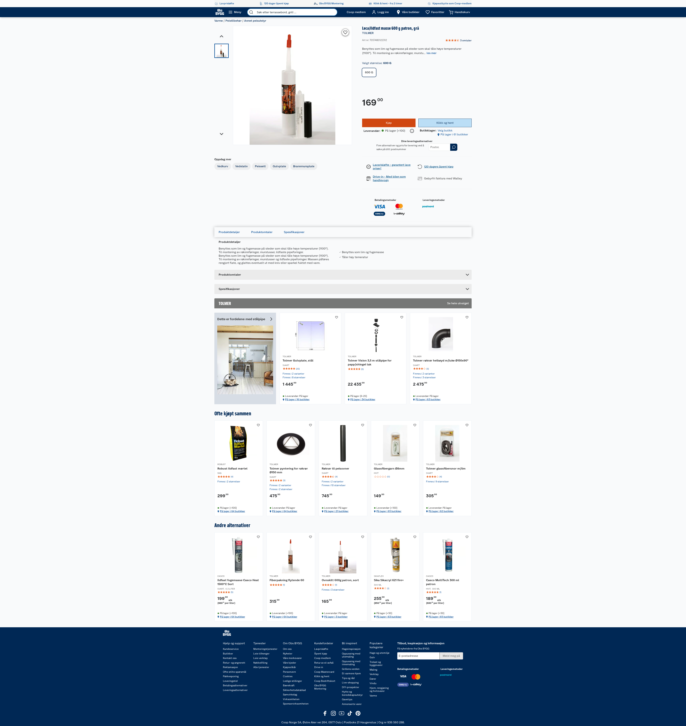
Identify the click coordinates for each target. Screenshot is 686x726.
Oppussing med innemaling (351, 663)
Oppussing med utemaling (351, 655)
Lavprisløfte (321, 648)
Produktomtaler (261, 232)
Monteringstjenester (265, 648)
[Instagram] (333, 713)
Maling (373, 669)
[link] (458, 40)
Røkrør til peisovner (335, 468)
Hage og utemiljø (379, 652)
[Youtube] (341, 713)
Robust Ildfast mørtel (232, 468)
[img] (310, 369)
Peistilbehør (233, 20)
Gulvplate (279, 166)
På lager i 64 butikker (232, 511)
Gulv (372, 657)
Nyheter (287, 653)
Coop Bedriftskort (324, 680)
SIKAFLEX (379, 576)
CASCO (221, 576)
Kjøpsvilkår (289, 667)
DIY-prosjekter (350, 687)
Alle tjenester (261, 667)
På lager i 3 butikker (336, 616)
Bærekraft (289, 685)
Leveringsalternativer (235, 690)
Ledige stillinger (292, 680)
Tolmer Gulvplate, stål (298, 360)
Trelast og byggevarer (376, 664)
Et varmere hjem (351, 673)
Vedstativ (241, 166)
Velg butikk (445, 130)
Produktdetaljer (229, 232)
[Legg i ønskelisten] (345, 32)
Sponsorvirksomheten (296, 703)
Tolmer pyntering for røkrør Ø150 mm (289, 470)
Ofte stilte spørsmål (234, 671)
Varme (218, 20)
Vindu (373, 683)
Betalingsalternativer (235, 685)
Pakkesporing (231, 676)
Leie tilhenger (261, 653)
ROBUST (221, 464)
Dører (373, 678)
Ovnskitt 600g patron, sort (340, 580)
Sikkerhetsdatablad (294, 690)
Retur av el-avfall (324, 662)
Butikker (228, 653)
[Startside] (219, 12)
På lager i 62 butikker (441, 511)
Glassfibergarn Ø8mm (389, 468)
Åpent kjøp (320, 653)
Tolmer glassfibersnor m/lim (446, 468)
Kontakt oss (230, 658)
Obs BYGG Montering (320, 687)
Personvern (289, 671)
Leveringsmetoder (434, 200)
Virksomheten (291, 699)
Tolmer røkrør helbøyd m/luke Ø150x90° (440, 360)
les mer (431, 53)
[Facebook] (325, 713)
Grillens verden (350, 669)
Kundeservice (231, 648)
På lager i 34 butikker (362, 399)
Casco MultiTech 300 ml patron (442, 582)
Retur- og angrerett (234, 662)
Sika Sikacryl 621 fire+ (389, 580)
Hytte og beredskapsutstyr (352, 693)
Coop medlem (322, 658)
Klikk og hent (321, 676)
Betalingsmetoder (385, 200)
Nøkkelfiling (260, 662)
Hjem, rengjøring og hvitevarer (379, 689)
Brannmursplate (303, 166)
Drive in (318, 667)
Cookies (287, 676)
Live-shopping (350, 682)
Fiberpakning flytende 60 (287, 580)
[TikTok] (349, 713)
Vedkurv (222, 166)
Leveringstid (230, 680)
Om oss (287, 648)
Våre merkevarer (292, 658)
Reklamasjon (230, 667)
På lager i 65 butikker (388, 511)
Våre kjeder (289, 662)
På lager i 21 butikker (336, 511)
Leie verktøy (260, 658)
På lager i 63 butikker (428, 399)
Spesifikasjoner (294, 232)
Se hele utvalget (458, 303)
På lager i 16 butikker (297, 399)
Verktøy (374, 674)
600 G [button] (369, 72)
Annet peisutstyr (255, 20)
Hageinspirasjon (351, 648)
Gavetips (347, 699)
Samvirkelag (290, 694)
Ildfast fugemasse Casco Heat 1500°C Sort (238, 582)
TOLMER (368, 33)
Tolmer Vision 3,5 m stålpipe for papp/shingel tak (370, 362)
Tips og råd (348, 678)
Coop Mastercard (324, 671)
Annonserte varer (352, 704)
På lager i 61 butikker (454, 134)
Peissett (260, 166)
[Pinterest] (358, 713)
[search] (251, 12)
